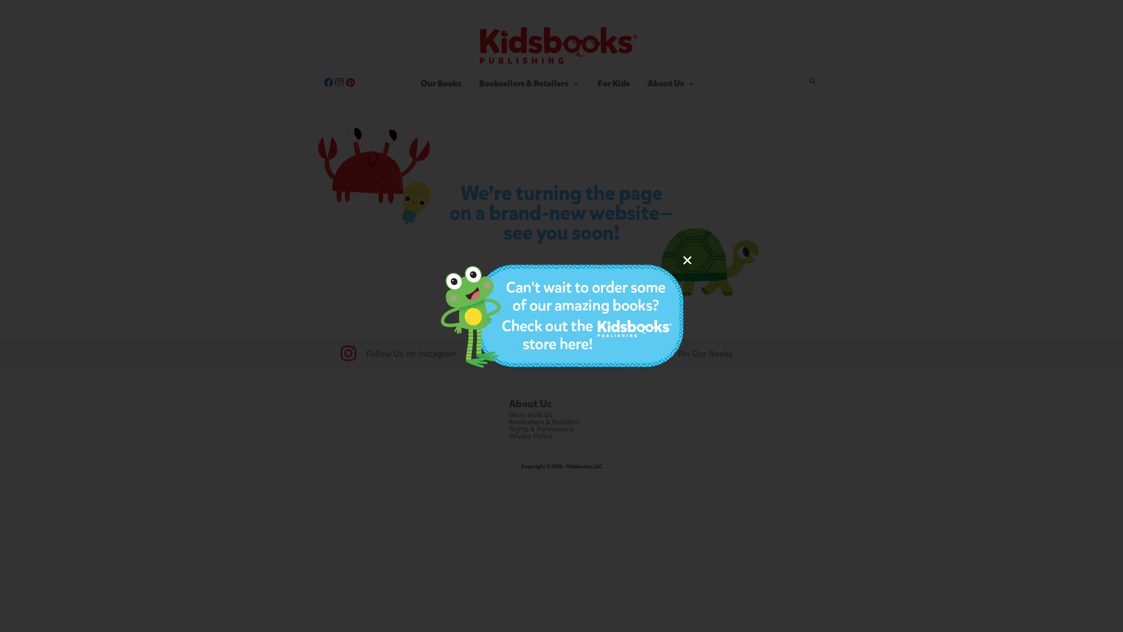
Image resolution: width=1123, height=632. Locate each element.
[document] (561, 316)
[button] (687, 260)
